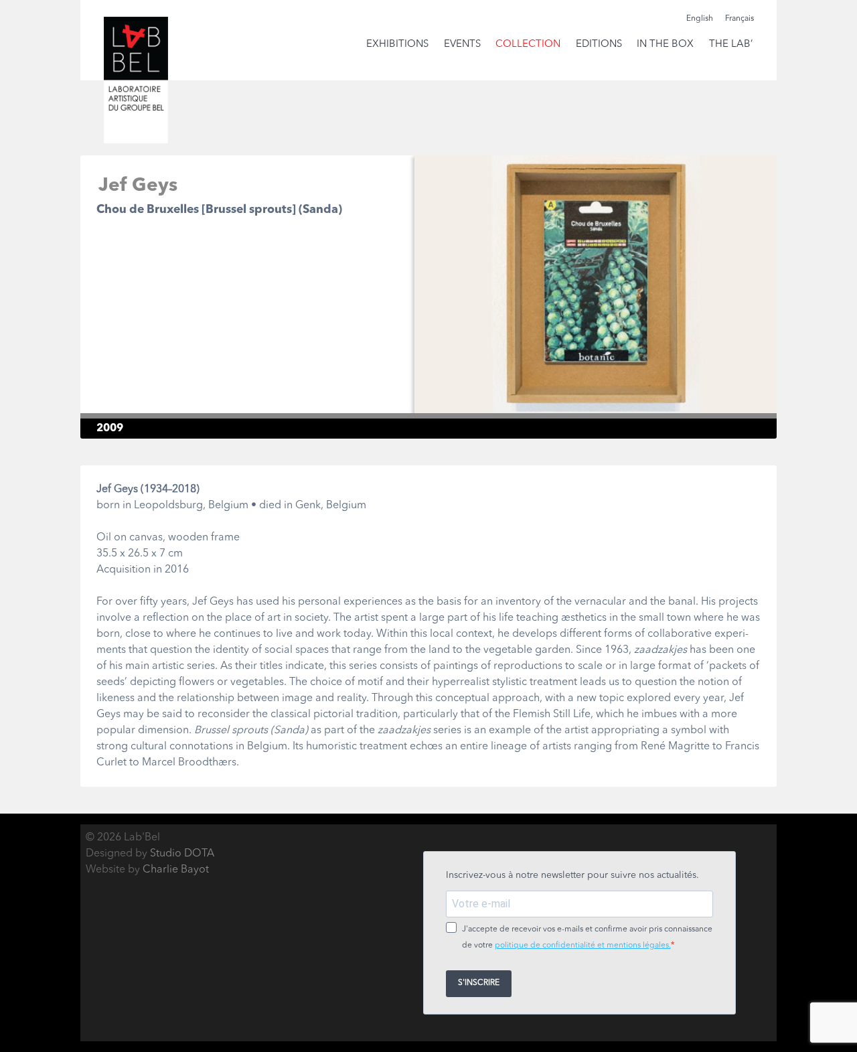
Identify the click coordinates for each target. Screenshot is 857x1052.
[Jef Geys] (595, 411)
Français (739, 19)
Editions (599, 45)
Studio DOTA (182, 853)
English (699, 19)
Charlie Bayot (176, 870)
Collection (527, 45)
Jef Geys (137, 186)
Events (462, 45)
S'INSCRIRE (478, 983)
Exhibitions (397, 45)
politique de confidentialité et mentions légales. (583, 946)
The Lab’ (731, 45)
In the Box (665, 45)
